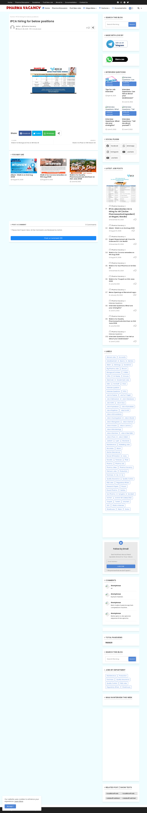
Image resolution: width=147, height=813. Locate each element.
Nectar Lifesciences (113, 452)
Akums (122, 361)
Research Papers (112, 486)
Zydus (127, 509)
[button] (138, 8)
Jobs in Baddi (129, 418)
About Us (59, 2)
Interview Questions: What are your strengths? (112, 122)
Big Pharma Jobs (113, 369)
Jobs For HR (125, 410)
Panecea (119, 460)
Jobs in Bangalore (113, 422)
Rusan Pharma (112, 490)
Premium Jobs (112, 471)
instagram (114, 152)
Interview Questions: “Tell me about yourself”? (128, 122)
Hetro (108, 384)
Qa (117, 475)
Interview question (113, 388)
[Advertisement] (55, 49)
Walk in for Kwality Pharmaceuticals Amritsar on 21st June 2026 (82, 177)
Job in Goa (121, 403)
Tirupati (109, 502)
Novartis (109, 460)
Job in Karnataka (128, 407)
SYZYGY (109, 498)
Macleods (125, 441)
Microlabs (110, 448)
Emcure (126, 376)
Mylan (119, 448)
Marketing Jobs (124, 445)
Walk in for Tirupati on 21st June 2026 (121, 280)
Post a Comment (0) (53, 238)
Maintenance (111, 445)
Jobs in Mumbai (112, 433)
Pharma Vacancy (126, 467)
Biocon (124, 369)
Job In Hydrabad (113, 407)
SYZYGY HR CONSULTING (123, 498)
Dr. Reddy (116, 376)
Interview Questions (113, 391)
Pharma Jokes (112, 467)
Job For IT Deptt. (125, 395)
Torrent (117, 502)
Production (123, 471)
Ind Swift (116, 384)
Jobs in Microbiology (114, 429)
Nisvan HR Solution (113, 456)
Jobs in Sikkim (123, 437)
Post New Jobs (75, 8)
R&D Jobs (110, 483)
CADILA (125, 372)
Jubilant (109, 441)
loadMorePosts (112, 793)
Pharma (109, 464)
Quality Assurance (113, 479)
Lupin (117, 441)
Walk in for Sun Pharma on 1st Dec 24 (122, 267)
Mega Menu (90, 8)
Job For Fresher (112, 395)
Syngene (122, 494)
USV (108, 505)
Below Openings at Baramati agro (122, 292)
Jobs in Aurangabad (114, 418)
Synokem (131, 494)
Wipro (120, 509)
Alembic (131, 361)
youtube (130, 152)
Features (104, 8)
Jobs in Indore (112, 426)
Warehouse (111, 509)
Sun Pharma (111, 494)
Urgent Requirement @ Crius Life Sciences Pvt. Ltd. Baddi (122, 240)
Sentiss (122, 490)
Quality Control (128, 479)
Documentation (71, 2)
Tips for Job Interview (110, 90)
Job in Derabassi (128, 399)
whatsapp (130, 146)
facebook (114, 146)
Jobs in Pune (111, 437)
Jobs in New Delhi (127, 433)
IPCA (124, 391)
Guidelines (36, 2)
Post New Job (48, 2)
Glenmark (110, 380)
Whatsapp (50, 133)
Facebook (26, 133)
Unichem (126, 502)
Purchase (110, 475)
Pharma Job (119, 464)
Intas (124, 384)
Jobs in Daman (128, 422)
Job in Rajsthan (112, 410)
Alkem (109, 365)
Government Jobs (123, 380)
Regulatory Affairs (122, 483)
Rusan (124, 486)
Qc (122, 475)
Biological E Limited (113, 372)
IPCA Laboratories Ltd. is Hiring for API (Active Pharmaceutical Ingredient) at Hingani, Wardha (122, 213)
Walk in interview (118, 505)
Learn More (18, 801)
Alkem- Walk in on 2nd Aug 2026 (22, 176)
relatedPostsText (129, 798)
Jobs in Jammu (125, 426)
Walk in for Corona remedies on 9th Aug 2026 (53, 176)
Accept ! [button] (10, 806)
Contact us (83, 2)
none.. (125, 456)
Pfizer (126, 460)
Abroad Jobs (111, 357)
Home (10, 2)
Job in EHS (110, 403)
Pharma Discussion (22, 2)
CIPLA (108, 376)
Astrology (117, 365)
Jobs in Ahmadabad (114, 414)
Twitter (38, 133)
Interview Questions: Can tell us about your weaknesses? (128, 93)
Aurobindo (127, 365)
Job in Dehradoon (113, 399)
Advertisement (112, 361)
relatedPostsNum (113, 798)
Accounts (122, 357)
